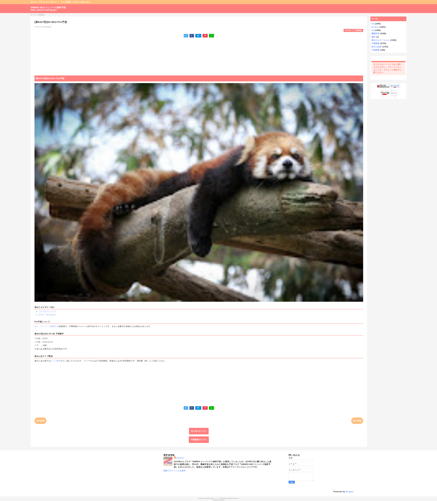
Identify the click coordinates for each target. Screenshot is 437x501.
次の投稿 (40, 421)
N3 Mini (348, 30)
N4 (372, 30)
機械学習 (375, 33)
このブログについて (47, 311)
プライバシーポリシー (49, 2)
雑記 (373, 37)
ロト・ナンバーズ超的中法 (46, 326)
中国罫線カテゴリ (199, 440)
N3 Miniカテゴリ (199, 431)
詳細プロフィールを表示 (174, 471)
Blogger (349, 492)
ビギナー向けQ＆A (81, 2)
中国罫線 (358, 30)
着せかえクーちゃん (380, 40)
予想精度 (375, 50)
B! (198, 36)
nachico (180, 458)
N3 (372, 24)
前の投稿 (357, 421)
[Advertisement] (199, 55)
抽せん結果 (376, 47)
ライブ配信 (66, 2)
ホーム (34, 2)
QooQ (222, 500)
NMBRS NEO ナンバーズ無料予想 (48, 7)
